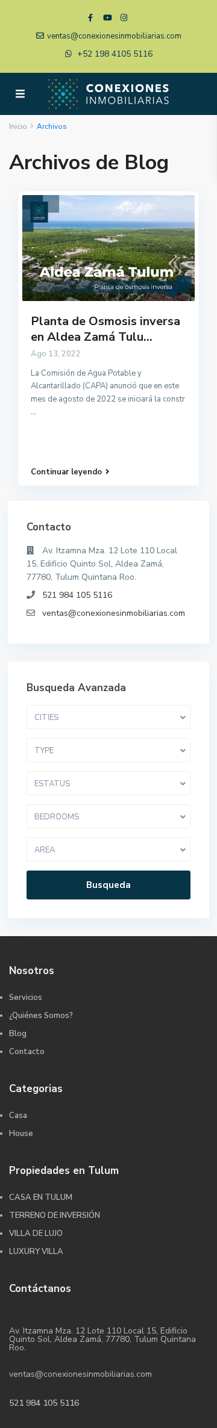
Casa (18, 1115)
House (21, 1133)
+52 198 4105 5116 (115, 54)
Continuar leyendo (66, 472)
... (33, 411)
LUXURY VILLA (36, 1251)
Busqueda (108, 885)
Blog (18, 1033)
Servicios (25, 997)
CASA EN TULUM (40, 1197)
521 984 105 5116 (77, 595)
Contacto (27, 1051)
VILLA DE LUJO (36, 1233)
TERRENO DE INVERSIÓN (54, 1215)
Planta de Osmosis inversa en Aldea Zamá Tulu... (105, 329)
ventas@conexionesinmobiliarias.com (113, 613)
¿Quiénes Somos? (41, 1015)
